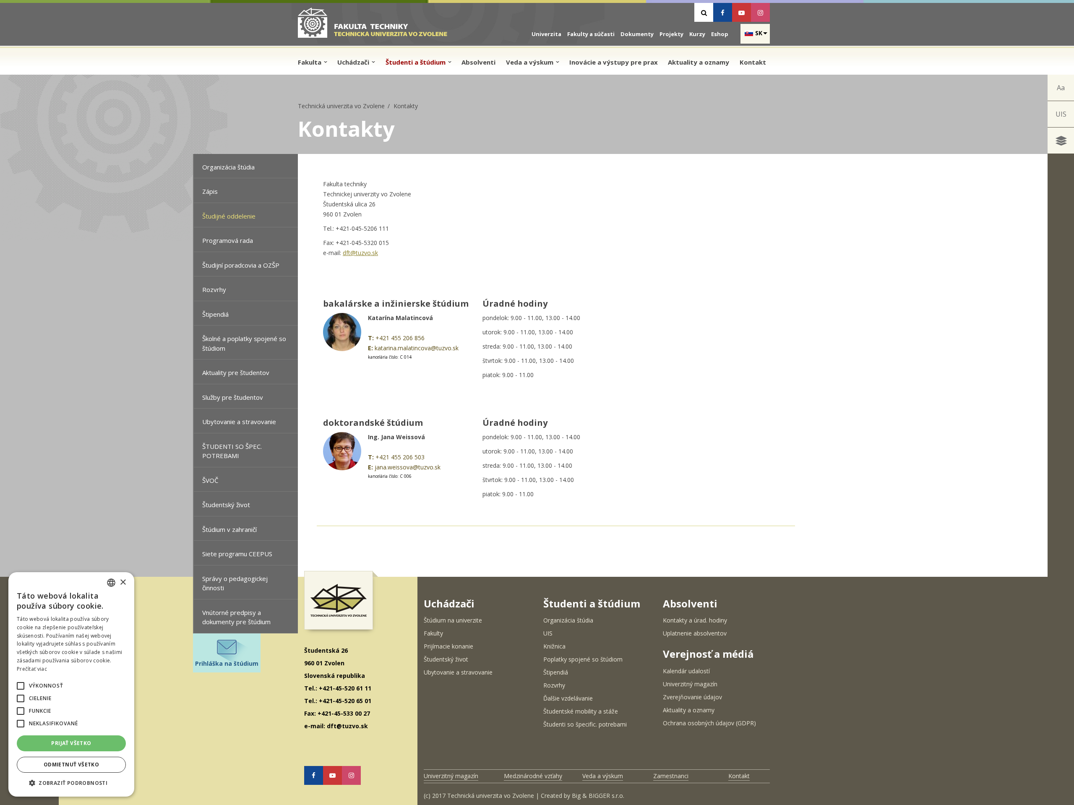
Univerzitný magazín (690, 684)
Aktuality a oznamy (698, 62)
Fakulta (310, 62)
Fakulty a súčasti (591, 34)
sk (758, 33)
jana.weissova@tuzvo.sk (408, 467)
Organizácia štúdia (228, 167)
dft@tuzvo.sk (360, 253)
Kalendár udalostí (686, 671)
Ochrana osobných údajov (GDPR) (709, 723)
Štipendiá (215, 314)
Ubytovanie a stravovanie (239, 421)
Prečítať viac (32, 668)
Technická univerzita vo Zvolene (341, 106)
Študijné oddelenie (228, 216)
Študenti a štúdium (416, 62)
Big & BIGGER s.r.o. (598, 796)
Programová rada (227, 240)
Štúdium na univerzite (453, 620)
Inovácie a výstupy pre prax (613, 62)
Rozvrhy (214, 289)
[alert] (71, 684)
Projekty (671, 34)
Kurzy (697, 34)
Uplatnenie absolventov (695, 633)
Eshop (719, 34)
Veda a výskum (530, 62)
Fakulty (433, 633)
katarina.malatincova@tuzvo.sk (417, 348)
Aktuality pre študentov (235, 372)
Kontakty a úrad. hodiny (695, 620)
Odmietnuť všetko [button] (71, 764)
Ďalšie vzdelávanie (568, 698)
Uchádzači (354, 62)
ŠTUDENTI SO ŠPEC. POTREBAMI (232, 451)
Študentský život (226, 504)
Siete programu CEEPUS (237, 554)
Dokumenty (637, 34)
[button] (20, 685)
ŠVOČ (210, 480)
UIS (1061, 114)
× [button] (123, 582)
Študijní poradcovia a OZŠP (240, 265)
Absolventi (478, 62)
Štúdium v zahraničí (229, 529)
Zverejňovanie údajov (692, 697)
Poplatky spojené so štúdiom (583, 659)
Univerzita (546, 34)
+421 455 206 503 (400, 457)
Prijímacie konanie (448, 646)
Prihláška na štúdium (226, 663)
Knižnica (554, 646)
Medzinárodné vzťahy (533, 776)
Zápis (210, 191)
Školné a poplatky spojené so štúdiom (244, 343)
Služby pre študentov (232, 397)
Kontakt (753, 62)
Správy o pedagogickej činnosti (235, 583)
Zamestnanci (670, 776)
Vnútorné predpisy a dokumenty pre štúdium (236, 617)
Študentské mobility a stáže (580, 711)
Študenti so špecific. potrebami (585, 724)
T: (371, 338)
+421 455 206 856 (400, 338)
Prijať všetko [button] (71, 743)
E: (370, 348)
